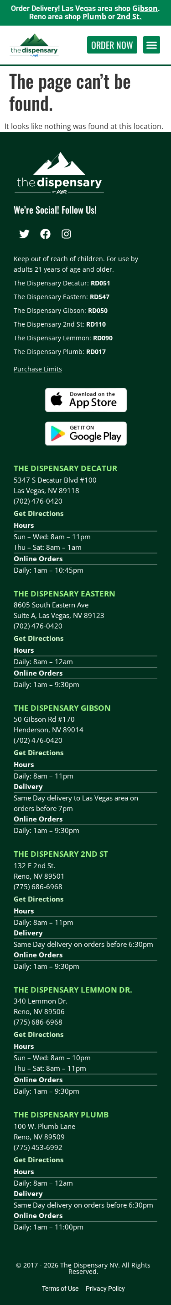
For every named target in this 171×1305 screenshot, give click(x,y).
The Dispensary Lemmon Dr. (73, 989)
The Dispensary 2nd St (61, 854)
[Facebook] (45, 233)
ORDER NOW (112, 44)
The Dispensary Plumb (61, 1114)
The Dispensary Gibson (62, 708)
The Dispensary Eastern (64, 593)
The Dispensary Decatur (65, 468)
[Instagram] (66, 233)
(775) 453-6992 (38, 1147)
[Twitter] (24, 233)
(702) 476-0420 (38, 500)
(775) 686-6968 (38, 886)
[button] (152, 45)
